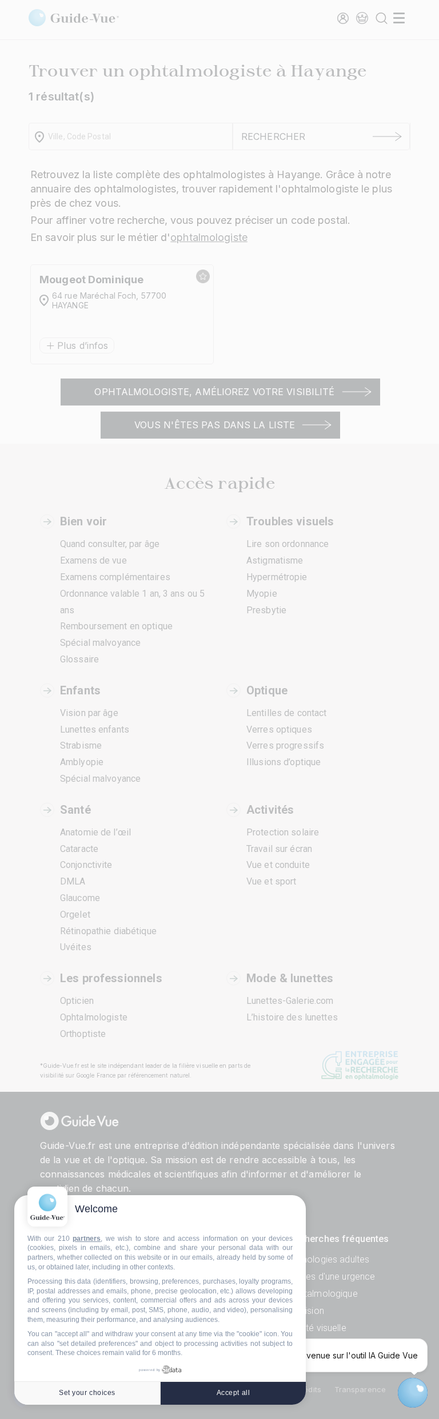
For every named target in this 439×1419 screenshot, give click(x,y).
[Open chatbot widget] (413, 1393)
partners (87, 1239)
